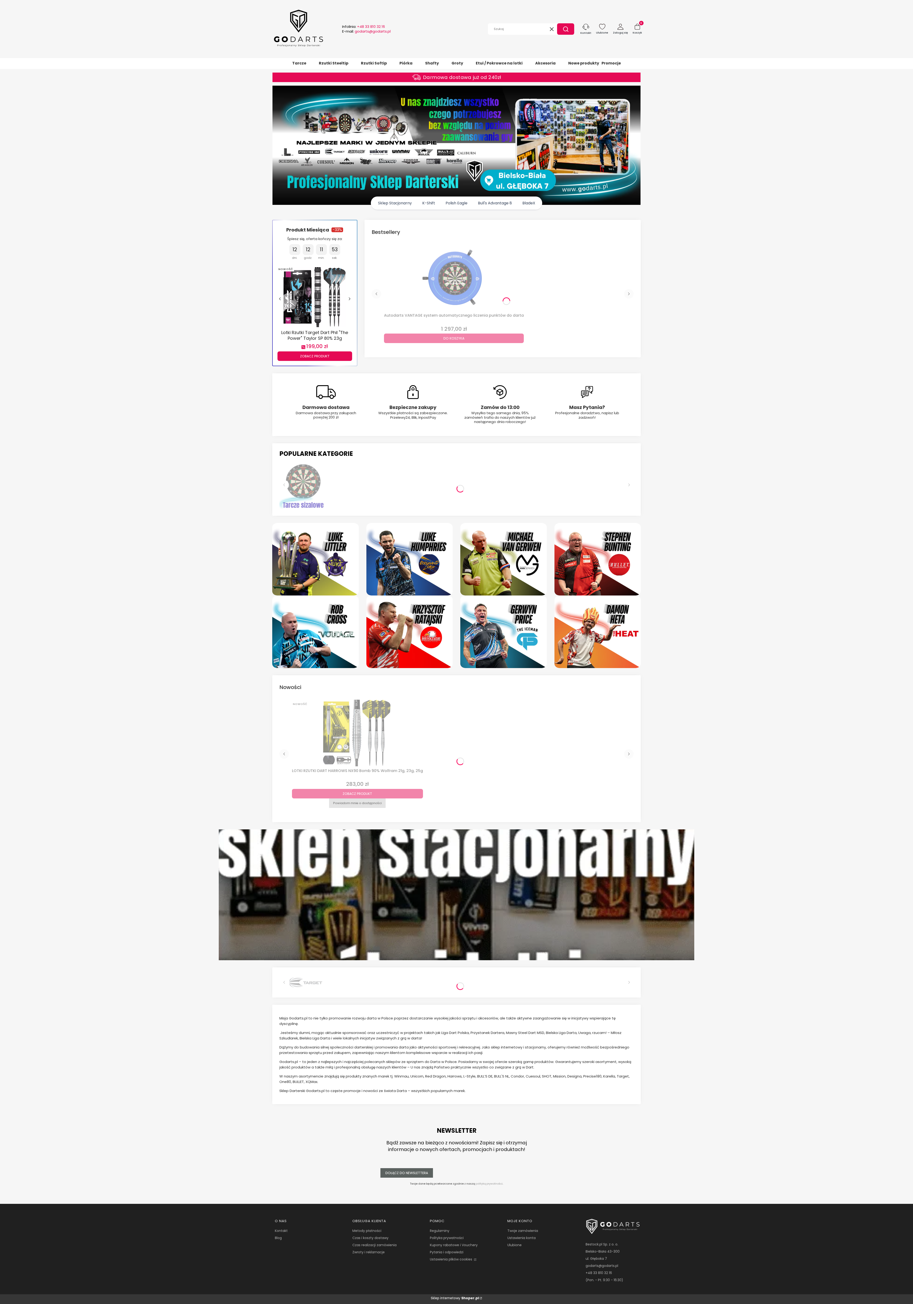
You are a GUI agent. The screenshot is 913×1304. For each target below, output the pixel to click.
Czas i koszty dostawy (370, 1237)
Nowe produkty (583, 63)
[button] (565, 29)
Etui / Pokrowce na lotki (499, 63)
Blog (278, 1237)
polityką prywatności (489, 1184)
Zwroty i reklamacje (368, 1252)
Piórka (406, 63)
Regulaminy (439, 1230)
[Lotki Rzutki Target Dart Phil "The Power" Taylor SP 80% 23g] (314, 296)
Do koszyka (453, 338)
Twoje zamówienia (522, 1230)
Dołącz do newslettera (406, 1173)
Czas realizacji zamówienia (374, 1245)
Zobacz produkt (315, 356)
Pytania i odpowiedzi (446, 1252)
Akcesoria (545, 63)
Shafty (432, 63)
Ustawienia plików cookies (451, 1259)
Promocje (611, 63)
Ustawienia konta (521, 1237)
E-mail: (366, 31)
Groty (457, 63)
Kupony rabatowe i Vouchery (454, 1245)
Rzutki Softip (374, 63)
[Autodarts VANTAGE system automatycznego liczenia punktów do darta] (453, 278)
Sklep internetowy (455, 1298)
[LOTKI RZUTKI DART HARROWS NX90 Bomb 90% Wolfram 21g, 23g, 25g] (357, 733)
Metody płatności (366, 1230)
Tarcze (299, 63)
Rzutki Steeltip (333, 63)
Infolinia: (363, 26)
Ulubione (514, 1245)
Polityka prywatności (447, 1237)
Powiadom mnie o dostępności (357, 803)
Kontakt (281, 1230)
